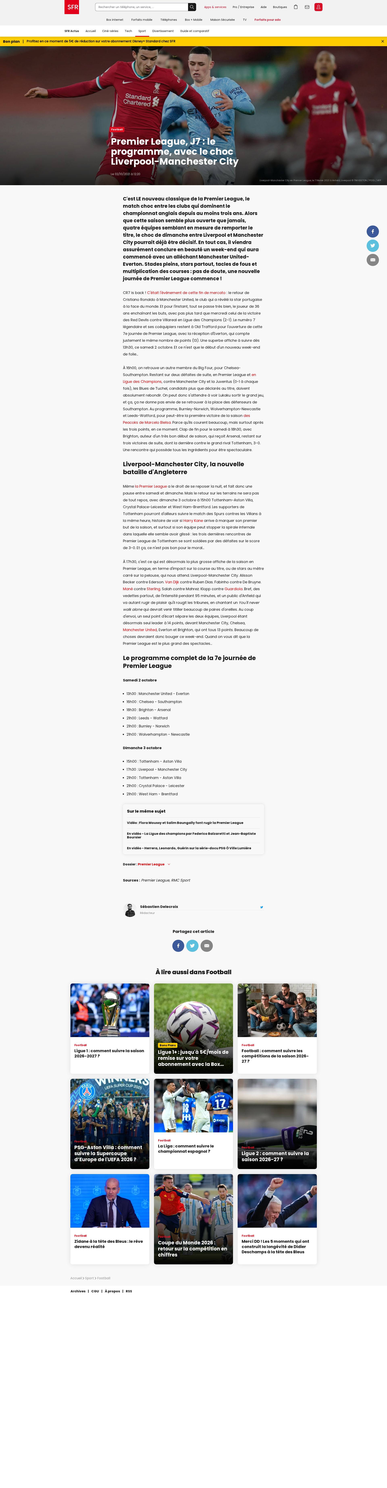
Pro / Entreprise (243, 7)
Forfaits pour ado (268, 20)
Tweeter (373, 246)
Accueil (90, 31)
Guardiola (233, 588)
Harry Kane (193, 520)
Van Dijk (172, 582)
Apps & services (215, 7)
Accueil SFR (71, 7)
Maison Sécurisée (222, 20)
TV (245, 20)
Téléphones (168, 20)
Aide (264, 7)
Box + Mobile (193, 20)
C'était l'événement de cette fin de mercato (186, 292)
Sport (142, 31)
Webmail (307, 7)
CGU (95, 1291)
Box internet (114, 20)
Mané (128, 588)
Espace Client (318, 7)
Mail (373, 260)
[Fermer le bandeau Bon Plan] (382, 41)
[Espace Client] (318, 7)
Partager (373, 231)
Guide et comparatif (194, 31)
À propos (112, 1291)
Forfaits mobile (141, 20)
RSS (129, 1291)
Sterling (153, 588)
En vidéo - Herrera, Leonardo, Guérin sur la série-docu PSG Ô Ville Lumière (189, 848)
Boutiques (280, 7)
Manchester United (140, 629)
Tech (128, 31)
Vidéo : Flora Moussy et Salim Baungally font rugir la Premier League (185, 823)
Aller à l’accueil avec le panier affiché (296, 7)
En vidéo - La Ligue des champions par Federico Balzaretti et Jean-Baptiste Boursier (191, 835)
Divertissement (163, 31)
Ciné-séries (110, 31)
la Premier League (151, 486)
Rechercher (192, 7)
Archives (78, 1291)
